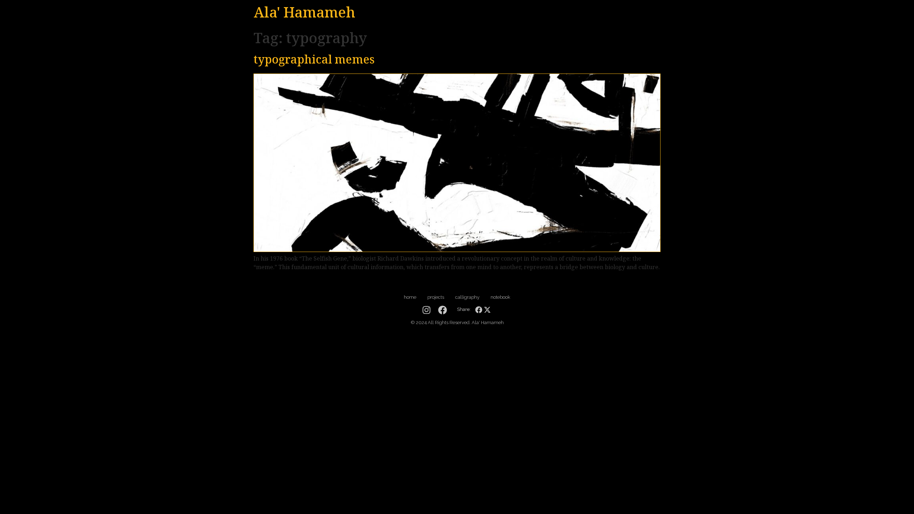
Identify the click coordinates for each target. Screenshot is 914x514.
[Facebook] (442, 310)
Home (410, 297)
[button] (478, 310)
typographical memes (314, 61)
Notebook (500, 297)
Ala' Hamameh (304, 14)
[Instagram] (426, 310)
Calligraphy (467, 297)
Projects (435, 297)
